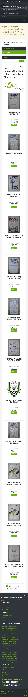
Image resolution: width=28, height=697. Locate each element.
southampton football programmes (10, 650)
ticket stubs (5, 621)
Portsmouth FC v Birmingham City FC (14, 319)
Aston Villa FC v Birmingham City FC (14, 524)
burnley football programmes (9, 630)
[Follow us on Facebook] (24, 695)
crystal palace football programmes (10, 634)
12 (12, 85)
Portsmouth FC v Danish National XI (14, 401)
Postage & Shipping (6, 609)
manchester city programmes (9, 643)
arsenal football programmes (9, 626)
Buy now (14, 124)
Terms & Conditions (6, 607)
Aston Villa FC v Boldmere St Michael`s (14, 483)
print (22, 66)
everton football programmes (9, 635)
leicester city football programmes (10, 639)
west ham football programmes (9, 662)
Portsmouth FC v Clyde (14, 153)
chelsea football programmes (9, 632)
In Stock (9, 86)
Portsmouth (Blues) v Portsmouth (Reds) (14, 278)
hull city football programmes (9, 637)
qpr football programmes (8, 649)
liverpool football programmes (9, 641)
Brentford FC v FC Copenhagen (14, 195)
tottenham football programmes (9, 658)
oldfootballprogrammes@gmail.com (13, 679)
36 (15, 85)
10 (7, 588)
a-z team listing (5, 617)
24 (13, 85)
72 (17, 85)
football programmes (7, 615)
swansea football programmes (9, 656)
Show (21, 61)
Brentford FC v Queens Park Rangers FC (14, 360)
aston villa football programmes (9, 628)
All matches (7, 52)
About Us (4, 606)
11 (10, 588)
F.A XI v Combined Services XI (14, 113)
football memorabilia (7, 619)
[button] (25, 17)
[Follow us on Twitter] (26, 695)
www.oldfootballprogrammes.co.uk (13, 691)
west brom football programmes (9, 660)
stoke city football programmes (9, 652)
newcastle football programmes (9, 647)
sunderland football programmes (10, 654)
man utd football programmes (9, 645)
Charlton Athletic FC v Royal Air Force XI (14, 236)
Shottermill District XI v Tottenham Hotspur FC (14, 565)
